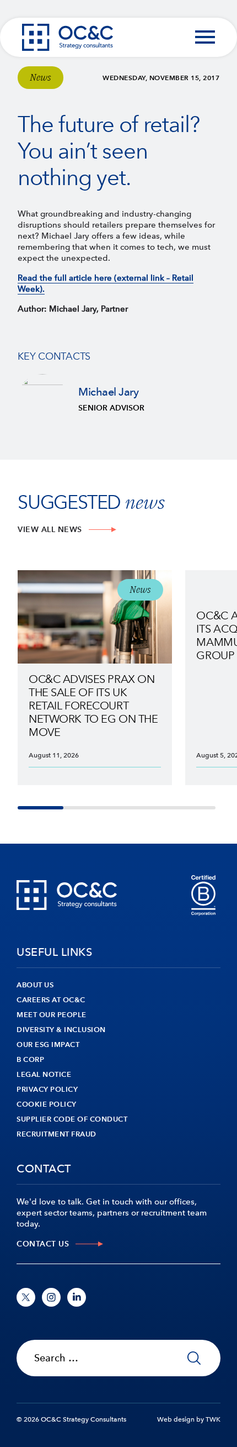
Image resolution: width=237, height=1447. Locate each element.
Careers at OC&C (51, 1000)
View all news (50, 529)
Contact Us (43, 1244)
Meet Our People (52, 1015)
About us (35, 985)
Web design (176, 1419)
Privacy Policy (47, 1089)
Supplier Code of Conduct (72, 1119)
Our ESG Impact (48, 1044)
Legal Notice (44, 1074)
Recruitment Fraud (56, 1134)
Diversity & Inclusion (61, 1029)
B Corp (30, 1059)
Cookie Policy (47, 1104)
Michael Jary (118, 399)
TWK (213, 1419)
